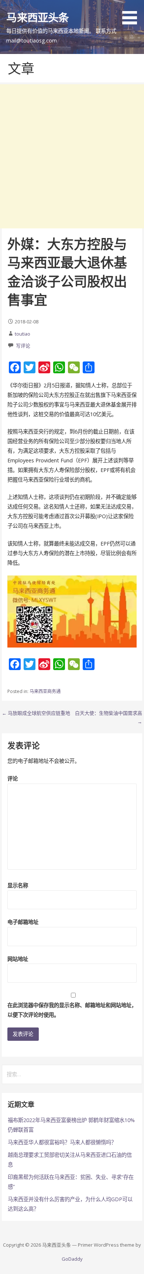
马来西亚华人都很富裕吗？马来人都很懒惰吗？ (62, 1142)
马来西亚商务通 (45, 691)
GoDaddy (72, 1259)
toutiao (22, 333)
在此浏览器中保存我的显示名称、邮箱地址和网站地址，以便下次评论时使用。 (72, 1010)
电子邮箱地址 (22, 921)
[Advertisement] (72, 156)
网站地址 (17, 958)
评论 (12, 778)
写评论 (23, 345)
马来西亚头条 (37, 17)
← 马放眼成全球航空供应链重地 (36, 713)
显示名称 (17, 885)
